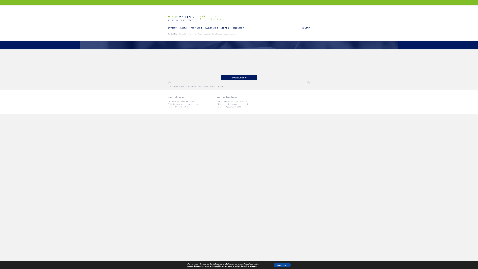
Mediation (225, 28)
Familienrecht (211, 28)
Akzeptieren (282, 265)
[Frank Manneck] (182, 18)
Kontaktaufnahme (239, 77)
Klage (200, 34)
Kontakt (306, 28)
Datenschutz (203, 86)
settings (253, 266)
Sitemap (213, 86)
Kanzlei (183, 28)
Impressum (192, 86)
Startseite (173, 28)
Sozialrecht (238, 28)
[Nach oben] (170, 82)
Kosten (220, 86)
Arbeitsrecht (196, 28)
